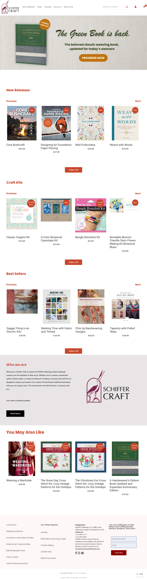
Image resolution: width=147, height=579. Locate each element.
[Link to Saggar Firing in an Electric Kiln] (21, 306)
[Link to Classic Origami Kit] (21, 215)
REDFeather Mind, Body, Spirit (53, 539)
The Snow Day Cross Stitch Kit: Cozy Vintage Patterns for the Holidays (56, 484)
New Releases (28, 7)
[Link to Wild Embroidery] (90, 123)
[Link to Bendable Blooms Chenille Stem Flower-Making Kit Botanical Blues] (125, 215)
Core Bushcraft (15, 144)
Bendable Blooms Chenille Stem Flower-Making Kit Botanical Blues (123, 242)
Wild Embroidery (85, 144)
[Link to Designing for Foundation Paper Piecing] (56, 123)
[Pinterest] (82, 553)
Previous (11, 101)
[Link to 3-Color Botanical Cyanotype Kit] (56, 215)
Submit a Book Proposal (16, 563)
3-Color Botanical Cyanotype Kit (51, 239)
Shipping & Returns (14, 531)
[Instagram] (79, 553)
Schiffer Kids (46, 552)
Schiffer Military (47, 545)
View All (73, 170)
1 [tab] (4, 63)
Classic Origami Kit (18, 237)
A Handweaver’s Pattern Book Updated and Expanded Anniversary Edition (124, 485)
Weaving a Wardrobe (19, 480)
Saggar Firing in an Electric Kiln (17, 330)
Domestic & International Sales (20, 538)
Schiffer (44, 532)
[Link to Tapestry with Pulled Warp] (125, 306)
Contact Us (11, 525)
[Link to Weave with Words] (125, 123)
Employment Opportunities (18, 544)
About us (57, 7)
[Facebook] (76, 553)
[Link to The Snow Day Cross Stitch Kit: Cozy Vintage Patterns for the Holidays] (56, 458)
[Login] (135, 6)
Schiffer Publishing (79, 573)
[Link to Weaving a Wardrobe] (21, 458)
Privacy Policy (65, 578)
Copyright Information (79, 578)
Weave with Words (121, 144)
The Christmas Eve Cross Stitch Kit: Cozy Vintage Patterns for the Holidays (90, 484)
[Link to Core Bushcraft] (21, 123)
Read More (15, 413)
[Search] (127, 7)
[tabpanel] (73, 43)
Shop (39, 7)
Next (138, 101)
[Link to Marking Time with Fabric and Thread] (56, 306)
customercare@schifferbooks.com (87, 549)
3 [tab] (28, 63)
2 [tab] (11, 63)
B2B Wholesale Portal (15, 551)
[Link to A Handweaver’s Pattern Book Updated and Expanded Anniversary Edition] (125, 458)
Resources (68, 7)
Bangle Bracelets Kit (87, 237)
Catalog (47, 7)
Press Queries (12, 557)
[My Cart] (144, 6)
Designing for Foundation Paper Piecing (56, 146)
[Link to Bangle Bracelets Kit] (90, 215)
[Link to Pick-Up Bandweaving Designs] (90, 306)
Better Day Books (48, 558)
